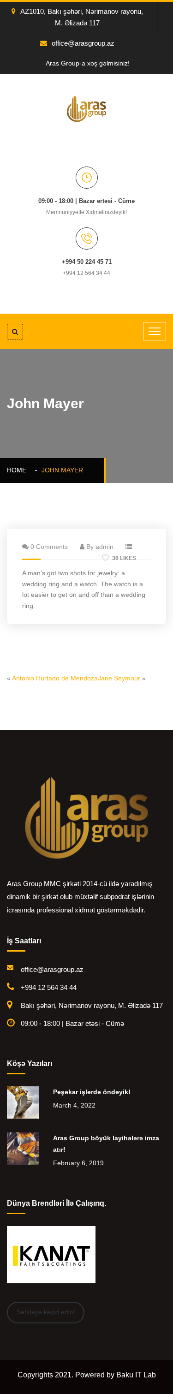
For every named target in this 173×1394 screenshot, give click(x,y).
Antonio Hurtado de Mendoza (55, 678)
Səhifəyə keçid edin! (46, 1312)
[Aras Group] (87, 108)
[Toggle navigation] (154, 331)
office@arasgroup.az (83, 43)
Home (18, 470)
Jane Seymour (119, 678)
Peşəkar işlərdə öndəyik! (92, 1092)
